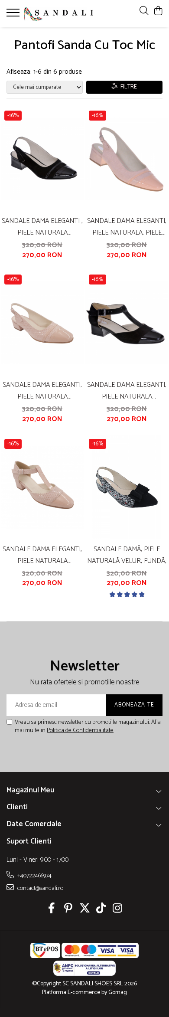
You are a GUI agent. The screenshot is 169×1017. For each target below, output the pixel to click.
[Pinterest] (68, 909)
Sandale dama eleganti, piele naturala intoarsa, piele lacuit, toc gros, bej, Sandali (42, 390)
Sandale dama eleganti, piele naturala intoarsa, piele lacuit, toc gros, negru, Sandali (126, 390)
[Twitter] (84, 909)
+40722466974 (34, 875)
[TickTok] (101, 909)
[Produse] (14, 15)
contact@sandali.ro (39, 888)
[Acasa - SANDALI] (58, 14)
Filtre (127, 87)
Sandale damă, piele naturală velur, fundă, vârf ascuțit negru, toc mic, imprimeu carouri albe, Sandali (127, 555)
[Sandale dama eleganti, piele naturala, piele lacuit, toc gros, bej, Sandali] (126, 159)
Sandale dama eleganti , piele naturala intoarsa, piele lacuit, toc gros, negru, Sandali (42, 227)
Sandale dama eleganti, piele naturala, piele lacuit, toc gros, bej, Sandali (126, 227)
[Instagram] (117, 909)
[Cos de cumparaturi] (157, 11)
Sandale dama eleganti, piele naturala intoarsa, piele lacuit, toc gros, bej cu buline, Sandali (42, 555)
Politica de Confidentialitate (80, 731)
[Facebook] (51, 909)
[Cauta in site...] (144, 11)
